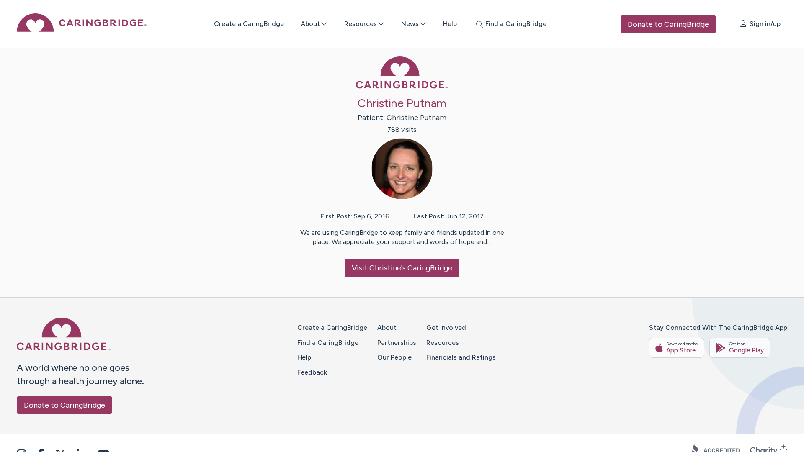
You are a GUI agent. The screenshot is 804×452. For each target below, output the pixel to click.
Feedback (312, 372)
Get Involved (446, 327)
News (410, 24)
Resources (360, 24)
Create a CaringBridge (249, 24)
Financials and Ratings (461, 357)
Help (450, 24)
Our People (394, 357)
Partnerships (396, 343)
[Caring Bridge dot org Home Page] (82, 29)
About (310, 24)
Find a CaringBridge (327, 343)
